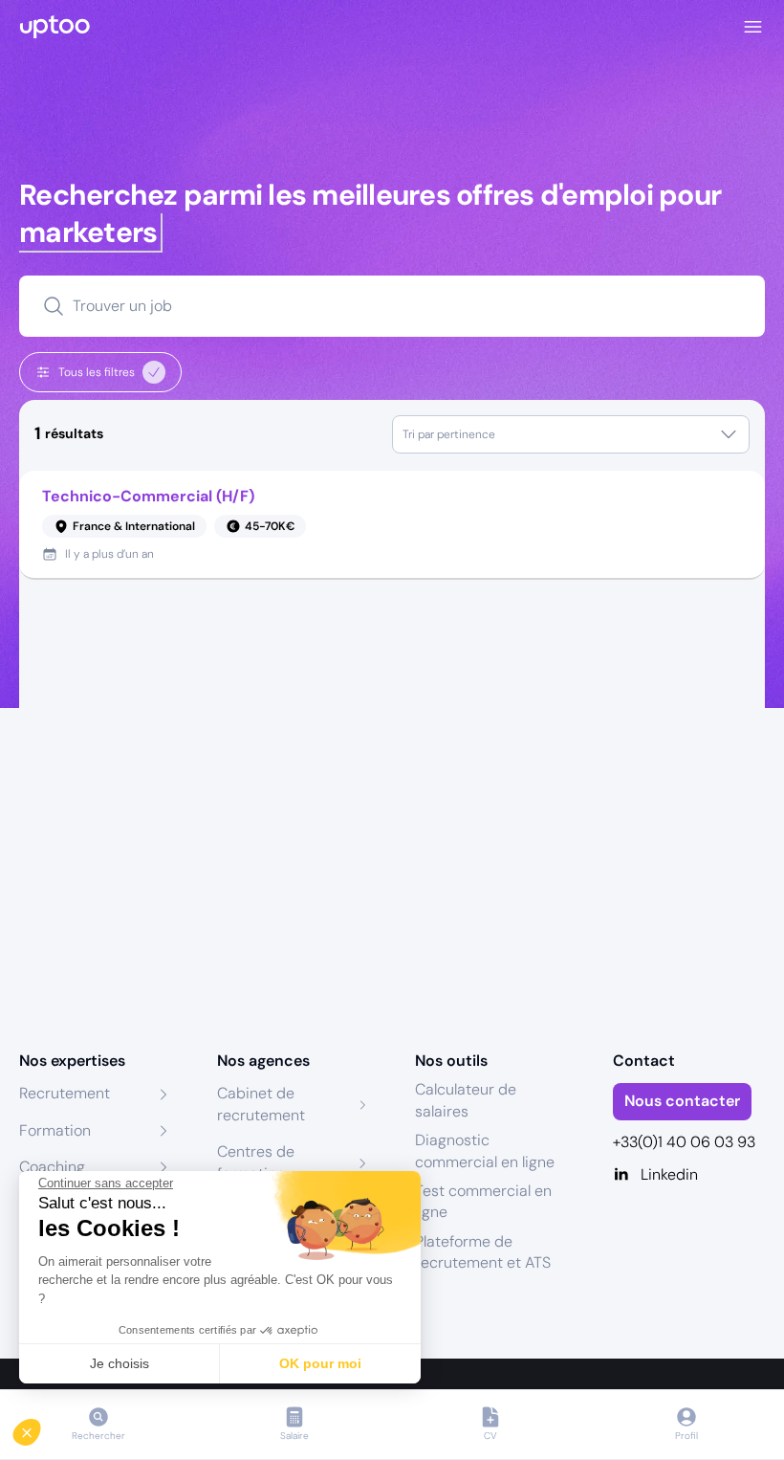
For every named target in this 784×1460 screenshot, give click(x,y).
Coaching (52, 1167)
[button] (40, 1427)
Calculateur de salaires (465, 1099)
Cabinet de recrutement (261, 1103)
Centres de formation (255, 1162)
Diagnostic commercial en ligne (485, 1150)
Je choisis (119, 1363)
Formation (55, 1130)
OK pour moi (320, 1363)
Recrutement (64, 1093)
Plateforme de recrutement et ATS (483, 1251)
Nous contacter (682, 1101)
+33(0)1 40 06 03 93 (684, 1142)
